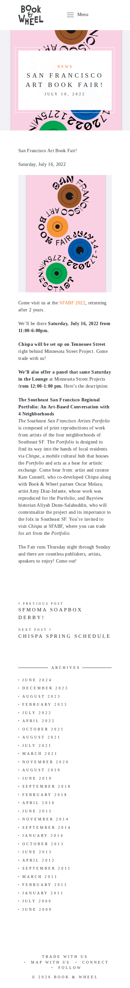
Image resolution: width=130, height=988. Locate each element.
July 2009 (37, 901)
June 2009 (37, 909)
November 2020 (45, 762)
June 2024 (37, 680)
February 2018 (45, 795)
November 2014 (45, 819)
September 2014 (46, 827)
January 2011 (43, 893)
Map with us (50, 962)
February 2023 (45, 704)
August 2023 (41, 696)
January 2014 (43, 835)
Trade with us (65, 957)
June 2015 (37, 811)
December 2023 (45, 688)
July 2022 (37, 713)
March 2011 (40, 877)
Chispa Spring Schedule (64, 636)
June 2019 (37, 778)
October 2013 (43, 844)
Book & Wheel (76, 977)
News (65, 67)
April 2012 (38, 860)
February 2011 (45, 885)
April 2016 (38, 803)
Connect (95, 962)
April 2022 (38, 721)
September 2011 (46, 868)
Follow (70, 968)
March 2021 (40, 754)
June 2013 (37, 852)
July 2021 (37, 746)
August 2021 (41, 737)
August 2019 (41, 770)
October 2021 (43, 729)
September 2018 (46, 786)
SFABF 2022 (72, 302)
